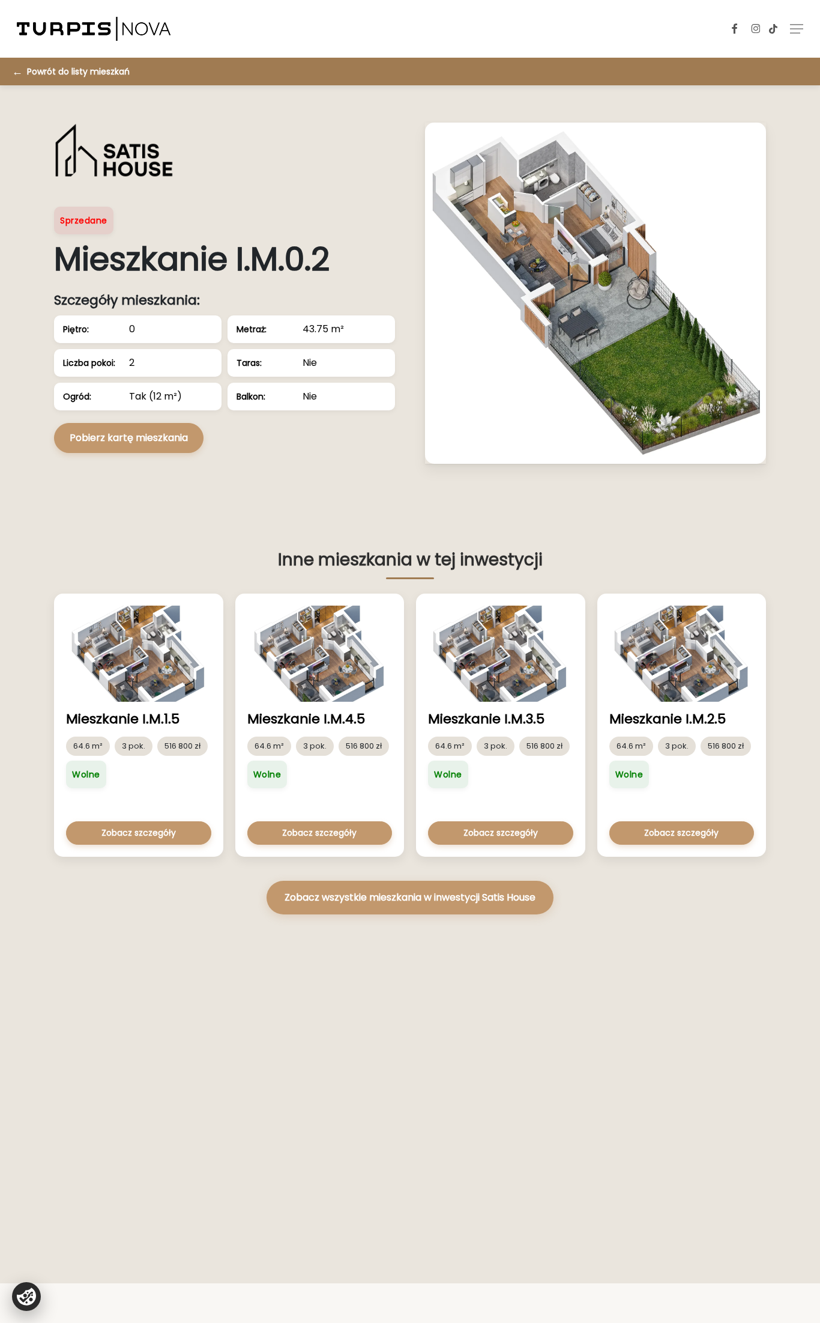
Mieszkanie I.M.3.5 (486, 719)
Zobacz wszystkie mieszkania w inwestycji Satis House (410, 897)
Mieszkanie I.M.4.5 (306, 719)
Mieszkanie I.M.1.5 (122, 719)
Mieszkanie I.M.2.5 (667, 719)
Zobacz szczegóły (138, 833)
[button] (796, 29)
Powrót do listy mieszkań (78, 71)
